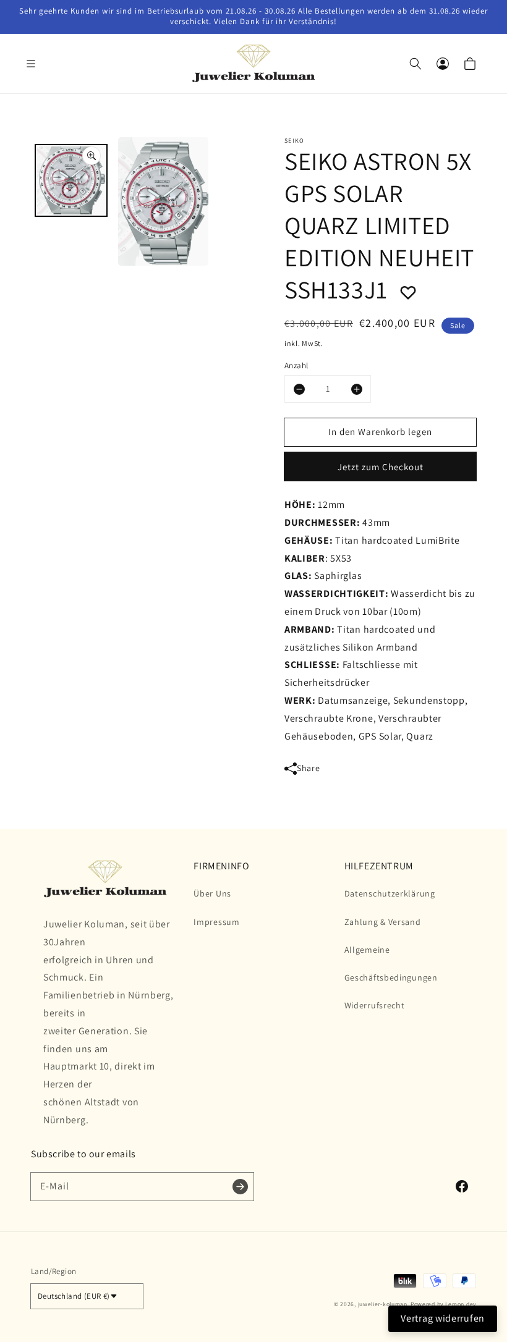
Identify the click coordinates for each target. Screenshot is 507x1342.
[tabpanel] (163, 204)
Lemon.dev (460, 1304)
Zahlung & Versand (382, 921)
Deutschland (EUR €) (74, 1296)
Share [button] (308, 768)
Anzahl (296, 365)
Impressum (216, 921)
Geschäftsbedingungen (391, 977)
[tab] (71, 180)
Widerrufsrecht (374, 1005)
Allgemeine (367, 949)
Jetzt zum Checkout (381, 467)
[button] (37, 63)
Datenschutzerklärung (389, 893)
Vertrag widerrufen (443, 1318)
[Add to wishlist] (408, 289)
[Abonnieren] (240, 1186)
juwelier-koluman (382, 1304)
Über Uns (212, 893)
